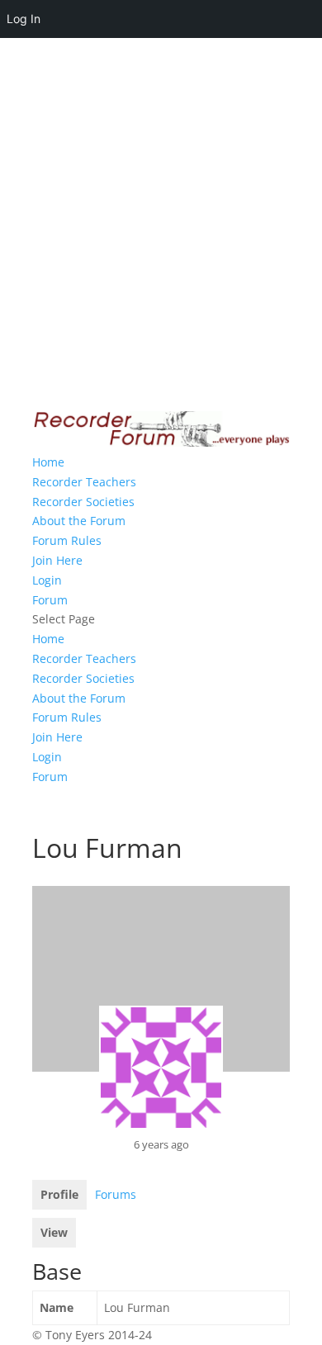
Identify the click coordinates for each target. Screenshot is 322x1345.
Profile (59, 1194)
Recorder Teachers (84, 482)
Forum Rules (67, 540)
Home (48, 462)
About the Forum (78, 520)
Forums (115, 1194)
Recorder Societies (83, 501)
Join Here (57, 560)
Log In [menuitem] (23, 19)
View (54, 1232)
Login (47, 580)
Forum (50, 600)
